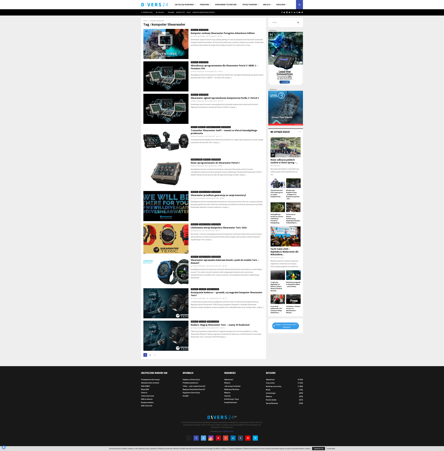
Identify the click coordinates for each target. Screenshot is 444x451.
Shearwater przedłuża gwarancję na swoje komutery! (218, 195)
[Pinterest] (218, 438)
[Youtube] (247, 438)
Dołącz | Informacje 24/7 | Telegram (286, 325)
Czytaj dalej (331, 448)
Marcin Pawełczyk (198, 71)
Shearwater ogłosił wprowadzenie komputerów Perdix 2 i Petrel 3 (225, 98)
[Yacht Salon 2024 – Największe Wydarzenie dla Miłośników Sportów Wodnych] (286, 236)
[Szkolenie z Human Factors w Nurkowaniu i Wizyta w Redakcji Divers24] (293, 299)
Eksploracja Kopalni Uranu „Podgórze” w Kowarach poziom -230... (292, 194)
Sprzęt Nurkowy (249, 5)
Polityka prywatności (190, 383)
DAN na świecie (147, 399)
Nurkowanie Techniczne (225, 5)
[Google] (225, 438)
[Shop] (279, 12)
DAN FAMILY (145, 386)
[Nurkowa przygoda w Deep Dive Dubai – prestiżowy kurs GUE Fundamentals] (293, 275)
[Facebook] (196, 438)
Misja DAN (145, 389)
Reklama (171, 12)
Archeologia (270, 393)
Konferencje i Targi (231, 399)
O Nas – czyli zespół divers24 (194, 386)
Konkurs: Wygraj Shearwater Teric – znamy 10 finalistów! (220, 325)
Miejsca (266, 5)
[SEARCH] (298, 22)
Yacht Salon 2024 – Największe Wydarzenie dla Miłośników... (284, 252)
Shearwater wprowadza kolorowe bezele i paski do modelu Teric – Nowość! (225, 261)
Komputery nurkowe (196, 159)
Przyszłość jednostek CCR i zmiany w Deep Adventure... (276, 309)
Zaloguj (161, 12)
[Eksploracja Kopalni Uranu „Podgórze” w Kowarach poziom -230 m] (293, 183)
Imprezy (227, 396)
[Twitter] (203, 438)
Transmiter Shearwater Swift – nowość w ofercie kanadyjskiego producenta (224, 131)
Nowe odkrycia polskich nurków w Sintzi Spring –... (284, 161)
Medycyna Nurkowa (231, 389)
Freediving (204, 5)
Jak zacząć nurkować (184, 5)
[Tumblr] (240, 438)
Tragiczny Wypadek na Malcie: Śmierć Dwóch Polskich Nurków (276, 286)
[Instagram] (210, 438)
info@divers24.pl (227, 431)
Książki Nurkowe (230, 402)
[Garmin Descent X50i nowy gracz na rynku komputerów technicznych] (278, 183)
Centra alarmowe (147, 396)
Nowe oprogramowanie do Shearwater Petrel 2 (215, 163)
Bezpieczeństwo (147, 402)
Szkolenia (280, 5)
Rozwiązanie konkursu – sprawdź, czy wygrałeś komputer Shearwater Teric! (226, 294)
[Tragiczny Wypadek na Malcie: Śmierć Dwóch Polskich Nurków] (278, 275)
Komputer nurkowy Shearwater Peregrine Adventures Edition (223, 33)
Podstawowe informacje (150, 380)
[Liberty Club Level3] (285, 125)
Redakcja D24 (197, 231)
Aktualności (194, 29)
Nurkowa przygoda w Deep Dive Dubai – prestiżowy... (293, 284)
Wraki (268, 390)
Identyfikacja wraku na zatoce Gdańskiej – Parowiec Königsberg (277, 218)
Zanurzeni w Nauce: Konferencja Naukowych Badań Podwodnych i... (293, 218)
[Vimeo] (255, 438)
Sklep (189, 12)
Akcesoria (194, 127)
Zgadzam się (318, 448)
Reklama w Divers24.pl (191, 380)
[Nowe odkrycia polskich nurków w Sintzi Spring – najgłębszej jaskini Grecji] (286, 147)
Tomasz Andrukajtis (199, 36)
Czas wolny (202, 289)
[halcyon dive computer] (285, 85)
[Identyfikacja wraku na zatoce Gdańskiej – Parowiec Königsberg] (278, 207)
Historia (144, 393)
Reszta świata (271, 400)
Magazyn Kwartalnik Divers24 (204, 12)
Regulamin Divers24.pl (191, 393)
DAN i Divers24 (146, 406)
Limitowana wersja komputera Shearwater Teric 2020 (219, 228)
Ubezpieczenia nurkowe (150, 383)
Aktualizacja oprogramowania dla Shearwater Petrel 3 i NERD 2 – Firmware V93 (224, 67)
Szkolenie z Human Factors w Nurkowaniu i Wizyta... (293, 309)
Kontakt (185, 396)
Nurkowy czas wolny (212, 289)
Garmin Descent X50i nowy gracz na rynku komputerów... (277, 193)
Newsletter (180, 12)
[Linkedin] (233, 438)
